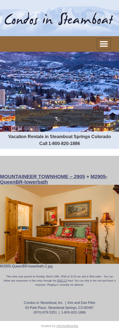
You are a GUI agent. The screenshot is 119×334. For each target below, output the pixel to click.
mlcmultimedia (67, 326)
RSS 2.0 (62, 280)
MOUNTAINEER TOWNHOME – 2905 (42, 176)
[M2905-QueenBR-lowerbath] (59, 224)
